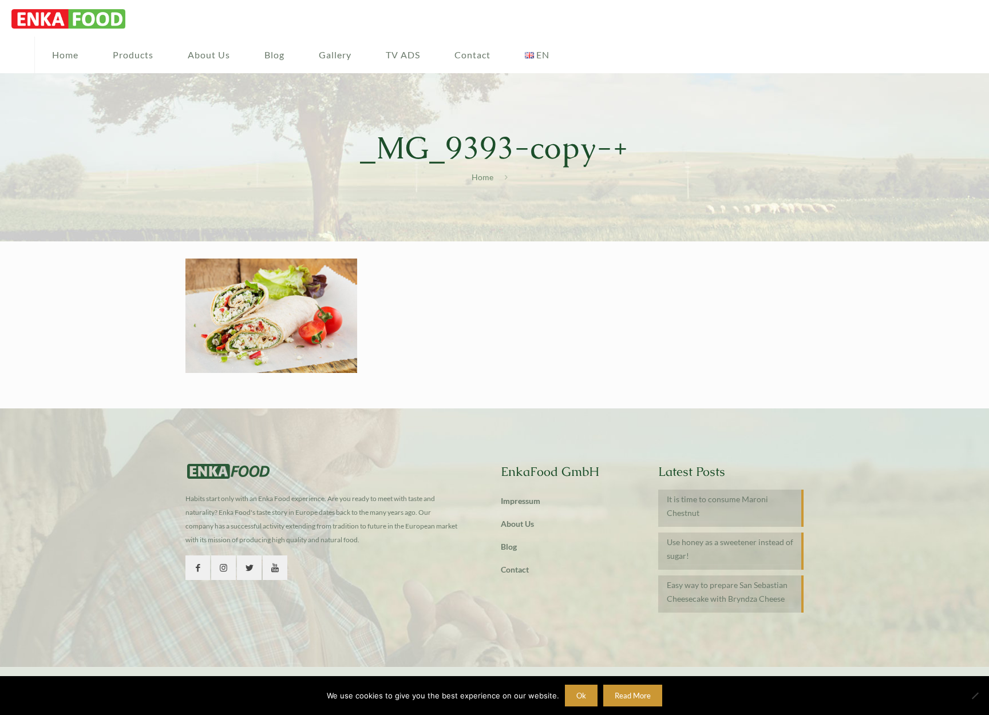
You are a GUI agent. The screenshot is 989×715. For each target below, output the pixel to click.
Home (482, 177)
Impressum (520, 501)
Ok (581, 695)
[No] (974, 695)
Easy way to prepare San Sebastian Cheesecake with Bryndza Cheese (727, 591)
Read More (633, 695)
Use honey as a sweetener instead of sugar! (730, 549)
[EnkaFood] (68, 18)
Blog (509, 546)
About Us (517, 524)
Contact (515, 569)
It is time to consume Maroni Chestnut (717, 506)
